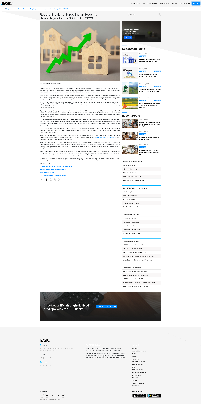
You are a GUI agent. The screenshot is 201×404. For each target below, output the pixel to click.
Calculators (163, 3)
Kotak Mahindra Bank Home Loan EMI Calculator (139, 283)
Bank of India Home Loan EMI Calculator (136, 286)
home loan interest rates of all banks (104, 137)
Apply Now (128, 37)
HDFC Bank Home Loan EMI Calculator (136, 279)
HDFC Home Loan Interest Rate (133, 245)
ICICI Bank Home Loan (130, 169)
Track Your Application (150, 3)
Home (3, 9)
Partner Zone (185, 3)
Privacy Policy (136, 375)
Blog (7, 9)
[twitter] (52, 396)
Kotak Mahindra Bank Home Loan (134, 180)
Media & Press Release (139, 372)
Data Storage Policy (138, 364)
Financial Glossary (137, 370)
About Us (135, 348)
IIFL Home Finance (129, 199)
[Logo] (7, 3)
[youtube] (58, 396)
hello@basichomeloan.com (48, 358)
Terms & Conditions (138, 383)
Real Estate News (16, 9)
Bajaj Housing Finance (130, 195)
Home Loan (134, 3)
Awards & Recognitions (139, 351)
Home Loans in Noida (130, 226)
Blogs (174, 3)
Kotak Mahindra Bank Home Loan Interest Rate (138, 256)
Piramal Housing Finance (131, 203)
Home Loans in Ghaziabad (131, 229)
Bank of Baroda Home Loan (132, 176)
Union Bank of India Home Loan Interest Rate (137, 260)
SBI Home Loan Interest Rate (132, 248)
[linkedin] (47, 396)
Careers (134, 356)
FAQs (133, 367)
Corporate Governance (139, 361)
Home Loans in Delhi (129, 218)
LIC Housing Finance (129, 192)
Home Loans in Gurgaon (131, 222)
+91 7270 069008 (45, 365)
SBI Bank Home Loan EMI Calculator (135, 271)
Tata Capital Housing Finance (132, 207)
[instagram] (63, 396)
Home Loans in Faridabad (131, 233)
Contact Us (135, 359)
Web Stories (136, 386)
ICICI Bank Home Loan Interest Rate (134, 252)
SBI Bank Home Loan (130, 165)
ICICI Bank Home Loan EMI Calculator (135, 275)
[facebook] (42, 396)
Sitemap (134, 380)
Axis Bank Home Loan (130, 173)
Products (135, 378)
